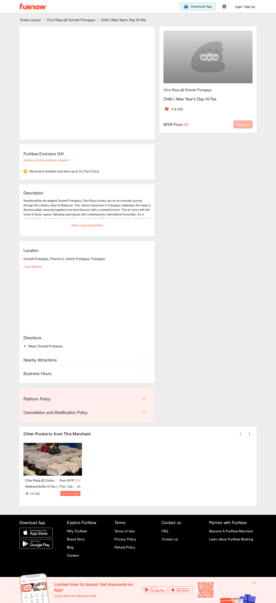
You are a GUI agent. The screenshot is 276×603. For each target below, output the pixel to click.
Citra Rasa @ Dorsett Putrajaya (71, 19)
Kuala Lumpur (30, 19)
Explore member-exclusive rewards (45, 160)
